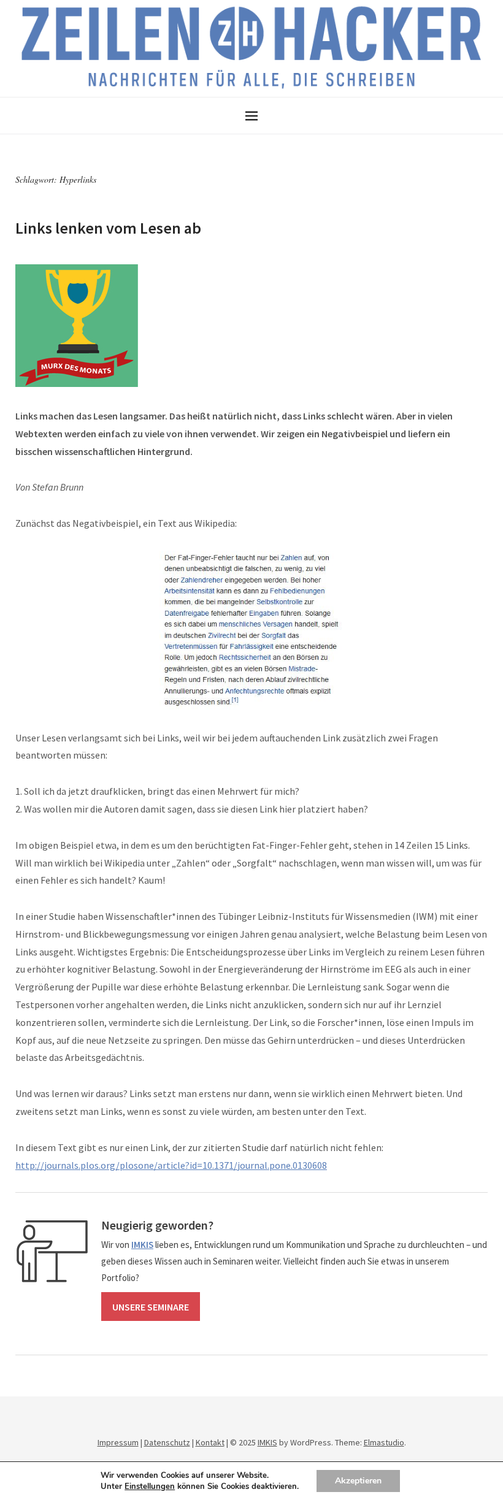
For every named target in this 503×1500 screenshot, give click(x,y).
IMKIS (267, 1442)
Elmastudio (384, 1442)
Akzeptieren (358, 1481)
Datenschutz (167, 1442)
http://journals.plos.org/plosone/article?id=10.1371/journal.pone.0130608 (171, 1165)
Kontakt (210, 1442)
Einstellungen (150, 1486)
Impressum (118, 1442)
